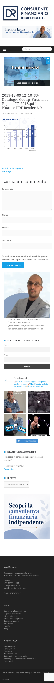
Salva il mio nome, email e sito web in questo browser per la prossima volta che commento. (25, 258)
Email (5, 227)
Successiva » (10, 469)
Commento (8, 188)
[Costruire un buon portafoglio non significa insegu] (15, 402)
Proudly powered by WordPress (15, 672)
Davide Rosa (29, 113)
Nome (5, 214)
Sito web (6, 240)
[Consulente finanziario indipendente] (27, 13)
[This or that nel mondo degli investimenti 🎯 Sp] (15, 425)
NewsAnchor (42, 672)
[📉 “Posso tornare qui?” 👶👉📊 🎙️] (39, 425)
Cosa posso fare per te (27, 83)
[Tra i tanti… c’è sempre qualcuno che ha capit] (39, 402)
